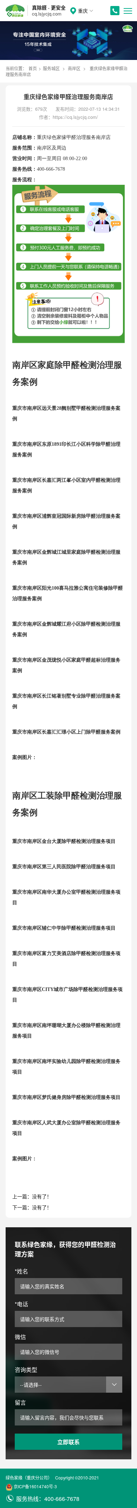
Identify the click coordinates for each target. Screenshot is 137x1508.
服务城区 (51, 68)
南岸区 (74, 68)
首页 (32, 68)
